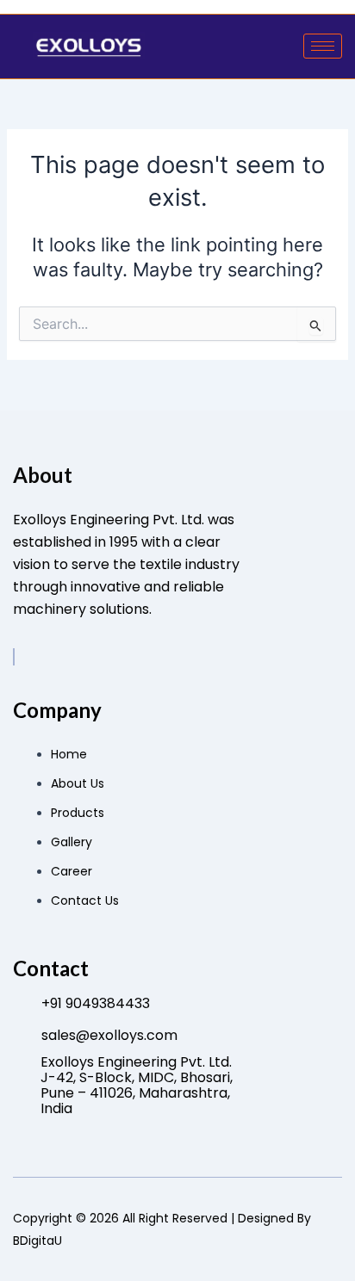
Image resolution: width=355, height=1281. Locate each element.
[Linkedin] (14, 656)
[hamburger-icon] (322, 46)
